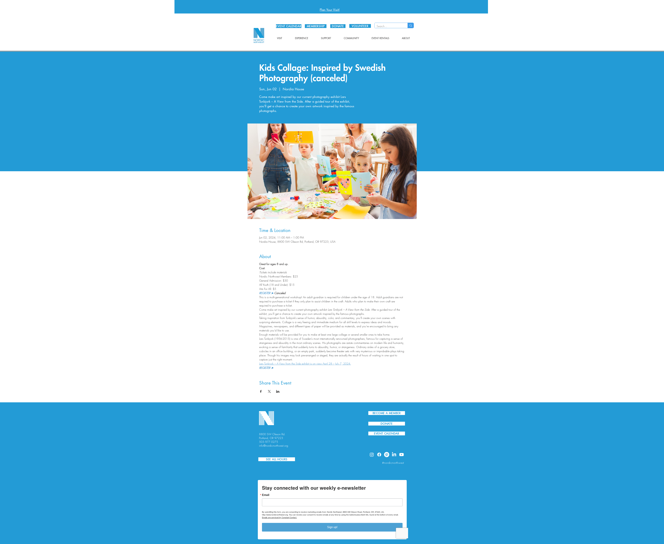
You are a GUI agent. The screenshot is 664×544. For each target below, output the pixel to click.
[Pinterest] (386, 454)
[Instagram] (371, 454)
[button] (280, 38)
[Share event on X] (269, 391)
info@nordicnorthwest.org (273, 445)
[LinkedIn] (394, 454)
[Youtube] (401, 454)
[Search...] (411, 25)
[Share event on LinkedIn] (277, 391)
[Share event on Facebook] (260, 391)
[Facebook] (379, 454)
